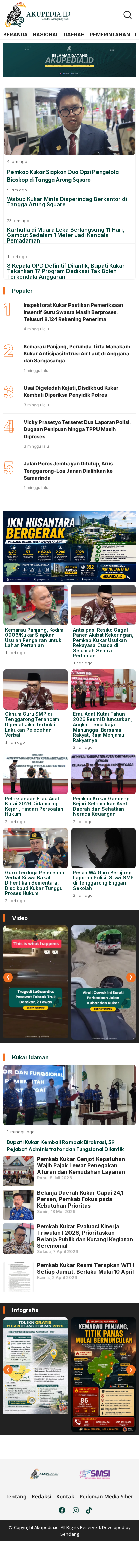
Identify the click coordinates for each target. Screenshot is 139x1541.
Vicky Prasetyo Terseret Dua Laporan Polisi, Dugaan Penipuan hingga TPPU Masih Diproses (77, 429)
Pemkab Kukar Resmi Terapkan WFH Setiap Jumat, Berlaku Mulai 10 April (85, 1268)
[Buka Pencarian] (127, 15)
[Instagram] (75, 1510)
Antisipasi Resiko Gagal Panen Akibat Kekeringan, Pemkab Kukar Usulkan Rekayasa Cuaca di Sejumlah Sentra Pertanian (103, 643)
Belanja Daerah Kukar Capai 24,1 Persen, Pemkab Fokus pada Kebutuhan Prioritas (80, 1199)
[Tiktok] (89, 1510)
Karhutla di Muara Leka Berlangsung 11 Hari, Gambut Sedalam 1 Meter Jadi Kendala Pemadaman (65, 235)
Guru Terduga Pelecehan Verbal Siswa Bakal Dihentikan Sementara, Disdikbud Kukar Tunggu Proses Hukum (34, 883)
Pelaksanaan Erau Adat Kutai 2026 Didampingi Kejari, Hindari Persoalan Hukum (34, 806)
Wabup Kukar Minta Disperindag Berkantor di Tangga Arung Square (67, 202)
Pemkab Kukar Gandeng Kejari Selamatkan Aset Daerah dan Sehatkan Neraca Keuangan (101, 806)
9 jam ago (17, 189)
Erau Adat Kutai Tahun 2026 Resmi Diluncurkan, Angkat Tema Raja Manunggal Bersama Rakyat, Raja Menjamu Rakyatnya (102, 727)
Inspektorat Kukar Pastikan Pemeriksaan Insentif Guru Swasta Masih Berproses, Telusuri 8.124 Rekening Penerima (73, 312)
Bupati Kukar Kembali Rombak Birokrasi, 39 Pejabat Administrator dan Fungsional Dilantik (65, 1145)
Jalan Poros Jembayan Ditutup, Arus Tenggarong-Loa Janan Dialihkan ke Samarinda (68, 470)
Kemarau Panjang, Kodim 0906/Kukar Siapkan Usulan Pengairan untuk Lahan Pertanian (34, 637)
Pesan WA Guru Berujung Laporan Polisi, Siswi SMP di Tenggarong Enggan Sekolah (103, 880)
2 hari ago (83, 747)
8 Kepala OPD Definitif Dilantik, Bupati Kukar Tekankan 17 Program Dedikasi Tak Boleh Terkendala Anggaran (66, 271)
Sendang (69, 1534)
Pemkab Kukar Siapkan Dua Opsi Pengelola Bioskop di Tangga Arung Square (62, 175)
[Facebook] (62, 1510)
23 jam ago (18, 220)
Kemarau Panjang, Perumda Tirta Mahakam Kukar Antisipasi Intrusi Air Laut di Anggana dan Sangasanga (77, 353)
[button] (8, 977)
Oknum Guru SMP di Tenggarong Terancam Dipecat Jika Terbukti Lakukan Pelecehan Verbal (32, 724)
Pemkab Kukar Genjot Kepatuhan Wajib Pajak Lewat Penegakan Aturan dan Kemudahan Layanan (81, 1165)
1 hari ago (17, 256)
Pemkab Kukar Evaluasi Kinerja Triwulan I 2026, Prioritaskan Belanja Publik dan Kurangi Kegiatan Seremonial (85, 1236)
